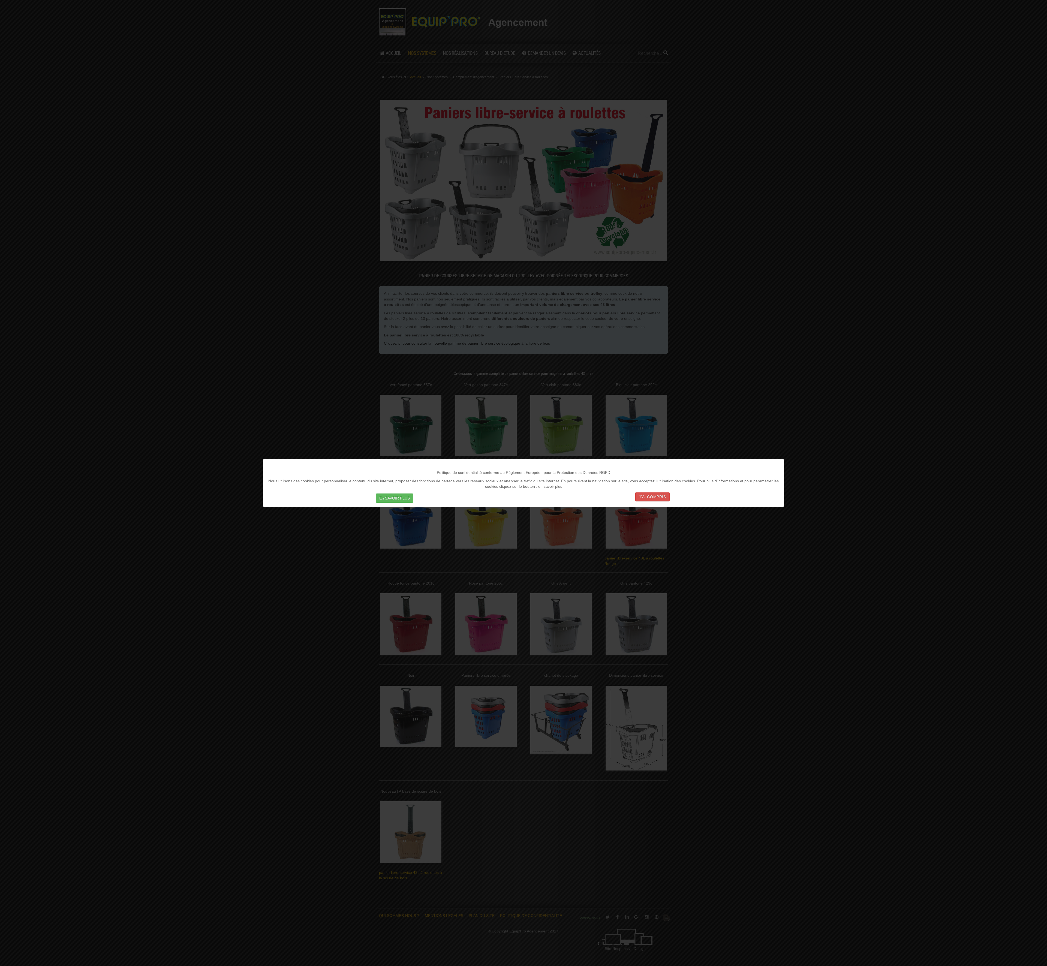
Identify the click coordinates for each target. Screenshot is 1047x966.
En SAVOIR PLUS (394, 498)
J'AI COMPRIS (652, 497)
